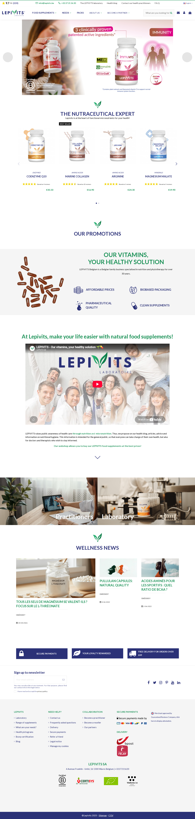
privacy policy (42, 691)
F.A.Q (157, 3)
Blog (18, 741)
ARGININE (118, 176)
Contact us (55, 718)
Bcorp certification (25, 736)
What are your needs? (26, 727)
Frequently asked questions (63, 722)
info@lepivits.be (46, 3)
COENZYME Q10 (36, 176)
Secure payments (46, 653)
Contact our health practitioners (135, 3)
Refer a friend (56, 736)
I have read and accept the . (32, 691)
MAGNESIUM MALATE (158, 176)
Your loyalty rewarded (97, 653)
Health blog (112, 3)
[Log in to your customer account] (184, 13)
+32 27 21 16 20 (68, 3)
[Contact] (178, 13)
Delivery (54, 727)
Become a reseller (92, 722)
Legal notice (56, 741)
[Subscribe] (63, 679)
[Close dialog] (83, 367)
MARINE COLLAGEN (77, 176)
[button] (118, 13)
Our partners (90, 727)
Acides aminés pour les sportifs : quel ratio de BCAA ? (158, 585)
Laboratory (21, 718)
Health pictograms (24, 732)
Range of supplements (26, 722)
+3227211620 (122, 769)
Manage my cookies (59, 746)
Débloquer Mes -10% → (43, 446)
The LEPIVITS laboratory (91, 3)
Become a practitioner (94, 718)
